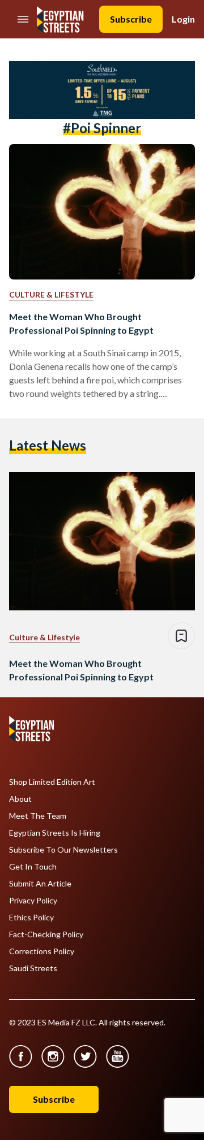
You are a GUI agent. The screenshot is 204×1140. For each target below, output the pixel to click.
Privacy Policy (33, 900)
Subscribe (131, 19)
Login (183, 19)
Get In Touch (33, 866)
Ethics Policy (31, 917)
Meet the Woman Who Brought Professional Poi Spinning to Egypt (81, 323)
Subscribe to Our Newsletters (63, 849)
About (20, 798)
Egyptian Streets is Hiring (54, 832)
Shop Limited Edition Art (52, 782)
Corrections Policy (41, 951)
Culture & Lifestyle (51, 294)
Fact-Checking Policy (46, 934)
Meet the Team (37, 815)
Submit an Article (40, 883)
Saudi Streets (33, 968)
